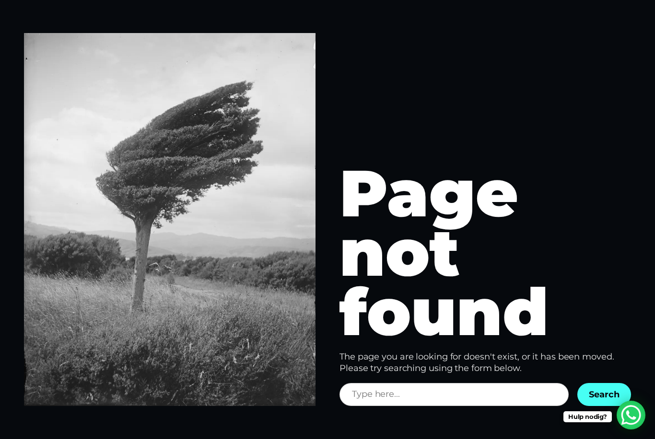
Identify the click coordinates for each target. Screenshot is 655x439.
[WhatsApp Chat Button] (631, 415)
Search (604, 394)
